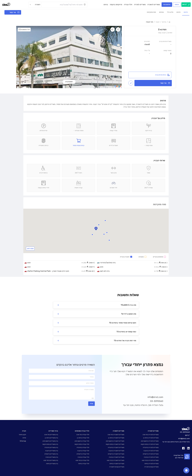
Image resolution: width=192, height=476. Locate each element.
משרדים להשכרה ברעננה (116, 451)
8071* (187, 435)
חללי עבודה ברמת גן (83, 438)
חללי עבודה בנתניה (83, 457)
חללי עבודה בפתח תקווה (82, 444)
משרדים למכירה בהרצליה (151, 447)
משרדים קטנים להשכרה (116, 467)
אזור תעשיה (149, 22)
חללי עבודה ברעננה (83, 451)
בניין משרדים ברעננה (51, 451)
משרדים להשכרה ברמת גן (116, 438)
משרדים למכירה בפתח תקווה (150, 444)
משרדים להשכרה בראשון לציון (115, 441)
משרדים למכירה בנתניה (151, 457)
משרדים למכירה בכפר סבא (150, 460)
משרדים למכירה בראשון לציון (150, 441)
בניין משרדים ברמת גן (51, 438)
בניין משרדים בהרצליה (51, 447)
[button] (109, 240)
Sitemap (23, 441)
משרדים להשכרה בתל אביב (116, 435)
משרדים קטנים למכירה (151, 467)
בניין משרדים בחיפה (52, 464)
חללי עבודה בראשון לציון (82, 441)
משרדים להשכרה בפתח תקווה (115, 444)
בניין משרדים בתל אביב (51, 435)
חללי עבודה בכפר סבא (82, 460)
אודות (24, 438)
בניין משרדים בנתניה (52, 457)
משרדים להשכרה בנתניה (116, 457)
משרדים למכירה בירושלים (151, 454)
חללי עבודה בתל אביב (82, 435)
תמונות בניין (69, 82)
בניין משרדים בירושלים (51, 454)
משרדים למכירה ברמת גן (151, 438)
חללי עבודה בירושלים (83, 454)
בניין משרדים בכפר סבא (51, 460)
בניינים (164, 22)
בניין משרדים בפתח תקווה (50, 444)
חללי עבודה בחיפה (83, 464)
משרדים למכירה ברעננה (151, 451)
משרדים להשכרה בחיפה (116, 464)
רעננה (158, 22)
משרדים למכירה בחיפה (151, 464)
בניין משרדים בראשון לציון (50, 441)
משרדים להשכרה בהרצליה (116, 447)
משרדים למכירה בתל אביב (151, 435)
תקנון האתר (22, 435)
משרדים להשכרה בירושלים (116, 454)
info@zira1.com (155, 397)
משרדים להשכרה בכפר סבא (115, 460)
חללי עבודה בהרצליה (83, 447)
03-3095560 (156, 401)
